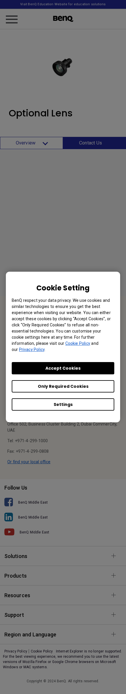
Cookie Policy (77, 343)
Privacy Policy (32, 349)
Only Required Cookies (63, 386)
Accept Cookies (63, 368)
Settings (63, 404)
